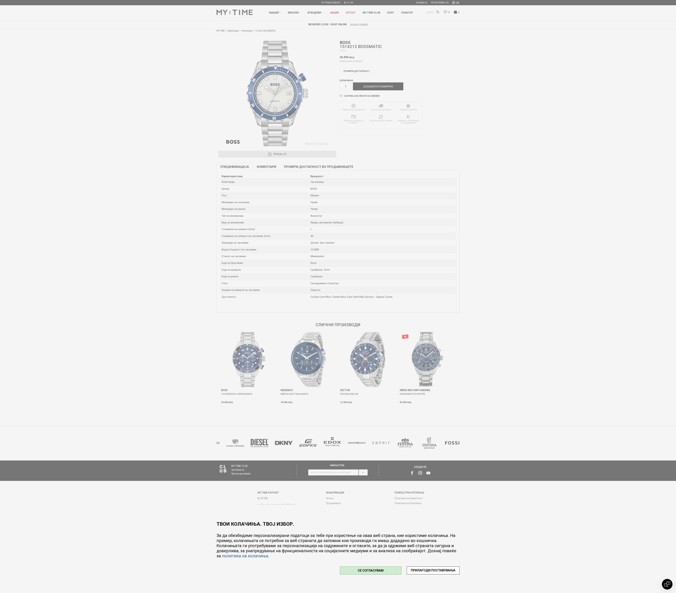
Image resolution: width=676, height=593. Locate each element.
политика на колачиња (245, 555)
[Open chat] (667, 584)
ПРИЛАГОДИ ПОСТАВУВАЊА (433, 570)
